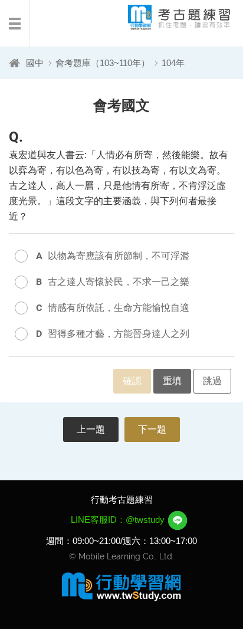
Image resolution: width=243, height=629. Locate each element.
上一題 (91, 429)
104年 (173, 63)
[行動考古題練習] (169, 17)
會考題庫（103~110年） (102, 63)
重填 (172, 381)
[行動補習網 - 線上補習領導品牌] (121, 586)
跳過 (212, 381)
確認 (132, 381)
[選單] (15, 23)
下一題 (152, 429)
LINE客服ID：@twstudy (119, 520)
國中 (35, 63)
